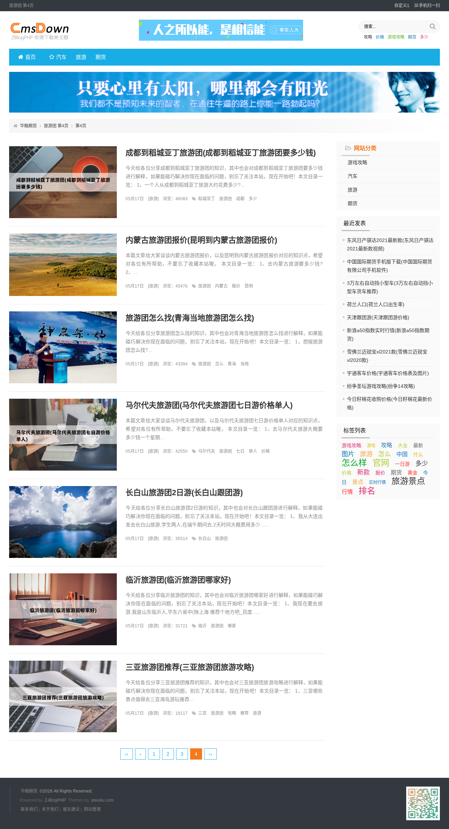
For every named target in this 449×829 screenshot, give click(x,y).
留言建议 (71, 809)
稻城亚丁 (206, 198)
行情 (347, 492)
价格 (380, 37)
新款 (363, 472)
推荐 (244, 713)
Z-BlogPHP (55, 800)
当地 (244, 364)
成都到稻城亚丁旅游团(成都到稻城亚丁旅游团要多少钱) (221, 152)
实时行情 (377, 482)
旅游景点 (408, 481)
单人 (253, 451)
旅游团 (225, 198)
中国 (402, 454)
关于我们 (50, 809)
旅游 (81, 57)
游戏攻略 (396, 37)
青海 (232, 364)
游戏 (371, 445)
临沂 (202, 626)
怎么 (384, 454)
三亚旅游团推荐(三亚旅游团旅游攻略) (190, 667)
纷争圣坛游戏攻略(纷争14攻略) (381, 386)
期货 (412, 37)
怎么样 (354, 462)
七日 (240, 451)
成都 (240, 198)
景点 (357, 482)
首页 (30, 57)
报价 (380, 473)
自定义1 (401, 5)
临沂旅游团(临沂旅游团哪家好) (178, 579)
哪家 (232, 626)
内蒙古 (221, 286)
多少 (424, 37)
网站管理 (92, 809)
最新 (418, 445)
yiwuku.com (102, 800)
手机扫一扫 (429, 5)
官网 (381, 462)
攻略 (368, 37)
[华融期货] (44, 42)
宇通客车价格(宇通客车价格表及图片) (388, 373)
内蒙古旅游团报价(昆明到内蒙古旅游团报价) (201, 240)
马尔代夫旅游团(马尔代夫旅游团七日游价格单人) (209, 405)
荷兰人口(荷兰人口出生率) (375, 304)
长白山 (204, 538)
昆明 (248, 286)
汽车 (61, 57)
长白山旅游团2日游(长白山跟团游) (184, 492)
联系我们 (29, 809)
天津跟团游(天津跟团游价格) (378, 317)
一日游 (402, 464)
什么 (418, 454)
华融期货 (28, 125)
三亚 (202, 713)
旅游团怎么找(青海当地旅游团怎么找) (190, 318)
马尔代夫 (206, 451)
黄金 (412, 473)
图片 (348, 454)
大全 (403, 445)
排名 (366, 491)
